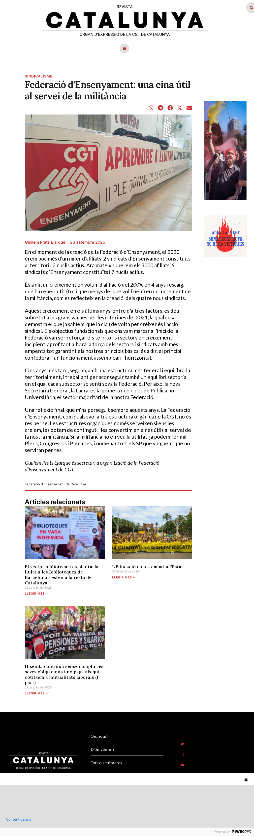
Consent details (18, 819)
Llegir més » (36, 593)
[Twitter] (182, 744)
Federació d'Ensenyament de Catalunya (55, 484)
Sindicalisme (39, 76)
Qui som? (99, 736)
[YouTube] (182, 765)
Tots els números (106, 762)
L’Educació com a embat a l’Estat (147, 567)
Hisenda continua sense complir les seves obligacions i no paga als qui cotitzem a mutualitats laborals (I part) (64, 674)
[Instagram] (182, 755)
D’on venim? (103, 749)
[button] (124, 48)
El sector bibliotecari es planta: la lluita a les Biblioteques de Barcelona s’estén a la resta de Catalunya (61, 575)
